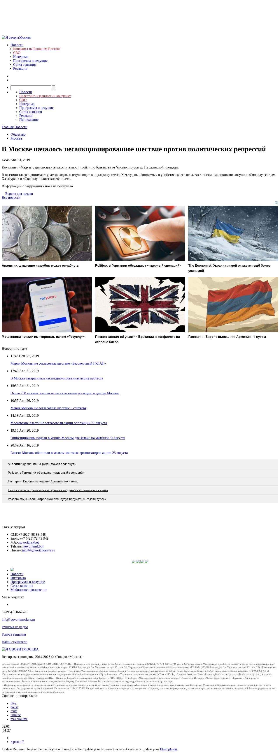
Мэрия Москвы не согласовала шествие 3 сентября (48, 408)
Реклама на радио (15, 627)
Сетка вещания (24, 64)
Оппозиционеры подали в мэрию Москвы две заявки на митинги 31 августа (67, 438)
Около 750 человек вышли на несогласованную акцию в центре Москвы (64, 393)
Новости (16, 45)
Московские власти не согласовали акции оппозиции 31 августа (58, 423)
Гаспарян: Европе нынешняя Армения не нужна (42, 481)
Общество (18, 134)
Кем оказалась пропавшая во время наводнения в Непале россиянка (58, 490)
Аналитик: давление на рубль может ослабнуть (41, 464)
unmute (15, 715)
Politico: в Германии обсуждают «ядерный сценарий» (46, 472)
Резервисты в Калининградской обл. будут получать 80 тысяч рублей (57, 499)
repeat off (17, 742)
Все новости (11, 197)
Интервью (20, 56)
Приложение (28, 119)
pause (14, 707)
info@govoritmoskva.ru (38, 550)
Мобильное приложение (28, 590)
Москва (16, 138)
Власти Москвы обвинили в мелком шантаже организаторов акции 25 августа (69, 453)
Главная (8, 127)
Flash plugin (168, 749)
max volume (19, 719)
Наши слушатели (14, 642)
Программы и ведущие (30, 60)
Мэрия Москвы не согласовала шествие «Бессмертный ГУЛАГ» (58, 363)
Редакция (20, 68)
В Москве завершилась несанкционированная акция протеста (56, 378)
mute (13, 711)
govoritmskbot (29, 542)
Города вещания (14, 634)
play (13, 703)
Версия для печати (19, 193)
